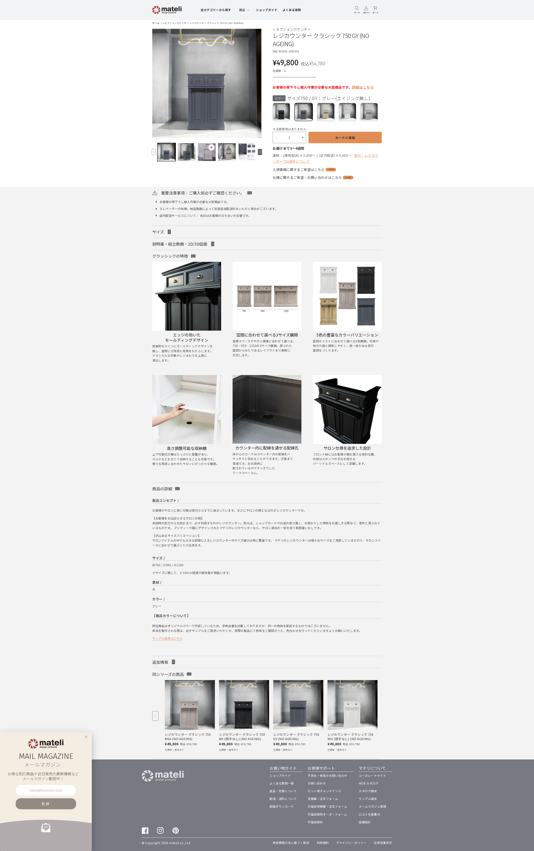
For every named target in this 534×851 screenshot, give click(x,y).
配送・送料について (283, 799)
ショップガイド (280, 775)
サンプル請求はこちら (167, 638)
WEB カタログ (369, 783)
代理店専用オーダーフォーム (327, 814)
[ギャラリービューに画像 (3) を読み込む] (227, 152)
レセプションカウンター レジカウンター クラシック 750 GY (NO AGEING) (203, 23)
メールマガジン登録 (372, 806)
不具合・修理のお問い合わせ (327, 775)
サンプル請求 (368, 799)
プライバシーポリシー (351, 843)
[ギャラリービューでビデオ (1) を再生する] (207, 152)
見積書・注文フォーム (323, 799)
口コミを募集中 (369, 814)
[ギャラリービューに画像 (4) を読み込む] (247, 152)
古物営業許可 (383, 843)
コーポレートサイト (372, 775)
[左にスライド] (154, 152)
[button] (244, 9)
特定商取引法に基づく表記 (291, 843)
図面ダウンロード (282, 806)
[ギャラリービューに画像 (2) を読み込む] (187, 152)
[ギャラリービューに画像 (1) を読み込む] (166, 152)
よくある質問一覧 (282, 783)
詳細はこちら (363, 87)
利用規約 (323, 843)
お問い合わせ (317, 783)
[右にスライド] (260, 152)
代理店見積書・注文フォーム (327, 806)
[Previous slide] (155, 716)
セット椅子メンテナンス (324, 791)
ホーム (156, 23)
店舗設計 (365, 822)
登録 (46, 803)
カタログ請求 (368, 791)
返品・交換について (283, 791)
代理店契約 (315, 822)
